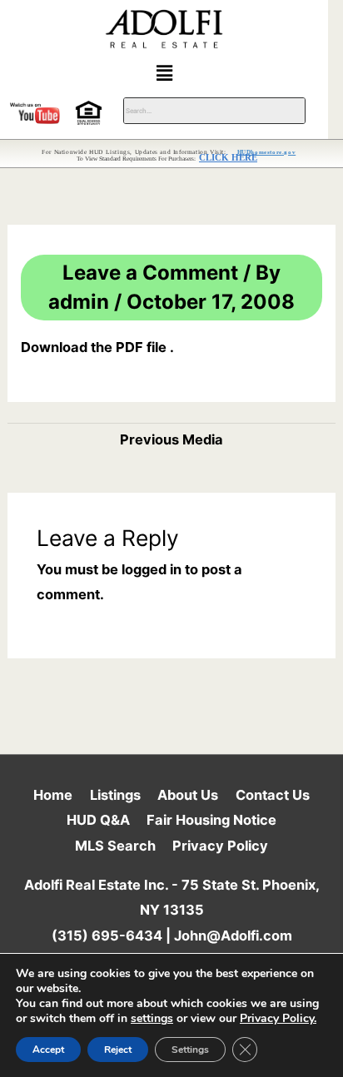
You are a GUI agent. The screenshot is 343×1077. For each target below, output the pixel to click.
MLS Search (115, 845)
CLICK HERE (228, 157)
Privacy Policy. (278, 1018)
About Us (187, 795)
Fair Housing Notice (211, 819)
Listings (115, 795)
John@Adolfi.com (233, 935)
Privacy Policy (220, 845)
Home (52, 795)
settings (152, 1018)
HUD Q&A (98, 819)
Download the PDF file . (97, 347)
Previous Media (171, 439)
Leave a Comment (150, 273)
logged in (151, 569)
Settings (190, 1049)
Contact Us (273, 795)
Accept (48, 1049)
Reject (118, 1049)
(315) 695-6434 (107, 935)
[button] (164, 72)
